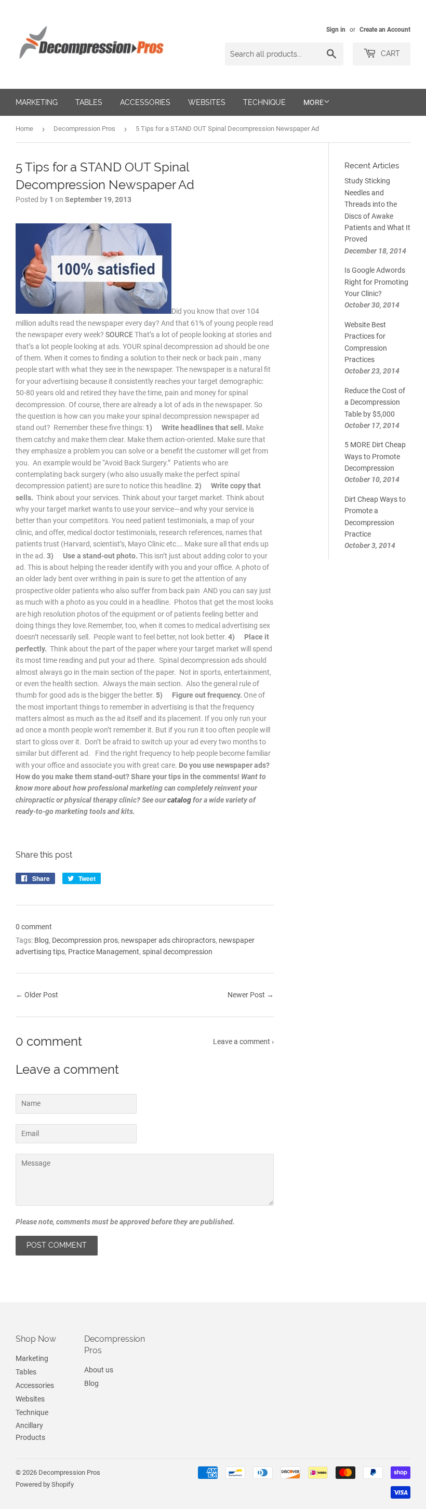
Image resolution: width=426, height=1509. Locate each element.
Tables (88, 102)
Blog (41, 940)
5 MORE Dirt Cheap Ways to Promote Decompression (375, 456)
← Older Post (37, 995)
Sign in (335, 29)
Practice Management (103, 951)
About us (98, 1370)
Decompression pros (85, 940)
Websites (206, 102)
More (313, 102)
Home (24, 128)
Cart (389, 53)
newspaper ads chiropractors (168, 940)
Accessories (145, 102)
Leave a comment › (243, 1041)
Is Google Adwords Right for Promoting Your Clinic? (376, 282)
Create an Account (385, 29)
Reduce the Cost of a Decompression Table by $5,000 (374, 402)
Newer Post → (251, 995)
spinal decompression (177, 951)
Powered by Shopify (45, 1484)
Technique (264, 102)
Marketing (37, 102)
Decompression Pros (84, 128)
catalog (179, 800)
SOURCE (119, 334)
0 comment (34, 927)
